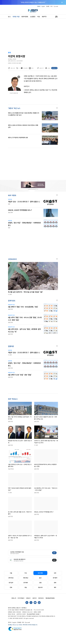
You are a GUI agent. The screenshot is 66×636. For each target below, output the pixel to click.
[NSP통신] (33, 10)
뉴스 (9, 17)
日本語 (47, 6)
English (43, 6)
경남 (26, 587)
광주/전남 (10, 578)
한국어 (38, 6)
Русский (56, 6)
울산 (40, 578)
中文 (51, 6)
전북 (11, 587)
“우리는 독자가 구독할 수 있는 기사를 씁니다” (33, 2)
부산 (26, 573)
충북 (55, 582)
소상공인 (32, 17)
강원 (40, 582)
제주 (55, 587)
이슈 (38, 17)
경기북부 (25, 582)
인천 (55, 573)
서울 (11, 573)
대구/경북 (40, 573)
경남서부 (40, 587)
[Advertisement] (33, 35)
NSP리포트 (24, 17)
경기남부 (11, 582)
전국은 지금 (16, 17)
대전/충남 (25, 578)
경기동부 (55, 578)
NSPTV (44, 17)
